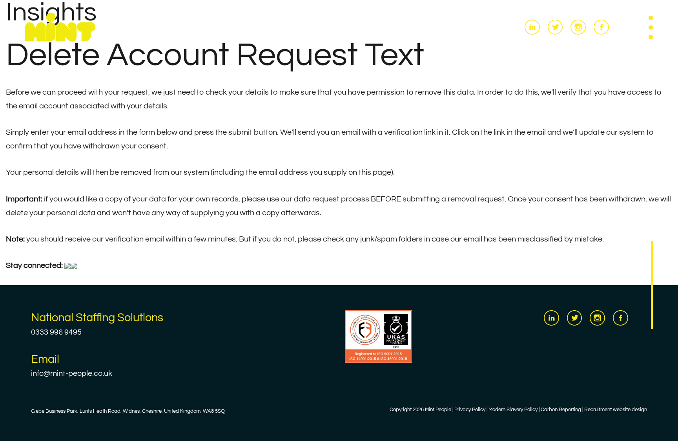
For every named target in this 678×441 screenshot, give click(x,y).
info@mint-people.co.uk (71, 373)
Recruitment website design (615, 409)
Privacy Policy (469, 409)
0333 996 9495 (56, 332)
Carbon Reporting (561, 409)
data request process (331, 199)
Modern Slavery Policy (513, 409)
